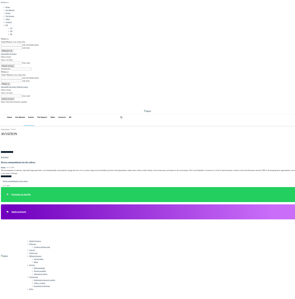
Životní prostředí (40, 271)
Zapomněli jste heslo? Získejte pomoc (14, 87)
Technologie (33, 277)
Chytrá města (38, 259)
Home (8, 7)
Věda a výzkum (39, 283)
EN (7, 25)
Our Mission (10, 10)
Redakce (3, 167)
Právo (31, 289)
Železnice (32, 244)
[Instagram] (283, 105)
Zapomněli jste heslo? (9, 54)
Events (8, 13)
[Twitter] (289, 105)
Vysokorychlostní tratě (42, 247)
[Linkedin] (286, 105)
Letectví (32, 250)
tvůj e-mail (26, 63)
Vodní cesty (33, 253)
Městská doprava (35, 256)
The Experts (10, 16)
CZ (11, 28)
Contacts (9, 22)
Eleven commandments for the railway (18, 162)
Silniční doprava (35, 241)
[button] (121, 117)
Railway (5, 157)
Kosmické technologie (42, 286)
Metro (36, 262)
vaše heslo (26, 48)
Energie (32, 265)
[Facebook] (280, 105)
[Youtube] (292, 105)
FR (11, 34)
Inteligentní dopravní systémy (44, 280)
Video (8, 19)
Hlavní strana (5, 129)
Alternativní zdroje (40, 274)
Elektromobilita (39, 268)
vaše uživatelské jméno (30, 45)
